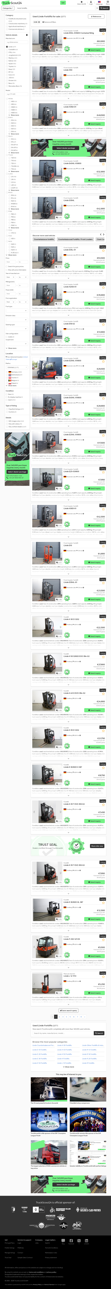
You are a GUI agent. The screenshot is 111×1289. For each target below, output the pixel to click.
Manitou (13, 58)
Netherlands (16, 375)
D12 (13, 139)
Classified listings (16, 409)
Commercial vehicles (16, 29)
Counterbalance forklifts (44, 239)
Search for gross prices (16, 266)
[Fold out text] (68, 61)
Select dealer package (17, 472)
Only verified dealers (17, 427)
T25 (13, 163)
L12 (13, 182)
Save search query (69, 1010)
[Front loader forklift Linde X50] (47, 77)
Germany (16, 372)
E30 (13, 126)
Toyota (12, 66)
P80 (13, 220)
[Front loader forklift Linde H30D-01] (47, 516)
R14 (13, 198)
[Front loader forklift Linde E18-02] (47, 331)
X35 (13, 239)
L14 (13, 177)
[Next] (60, 40)
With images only (16, 421)
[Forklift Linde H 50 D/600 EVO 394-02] (47, 664)
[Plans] (17, 455)
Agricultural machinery (17, 26)
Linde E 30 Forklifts (40, 1058)
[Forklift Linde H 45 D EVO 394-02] (47, 701)
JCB (11, 78)
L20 (13, 185)
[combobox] (17, 367)
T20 (13, 158)
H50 (13, 104)
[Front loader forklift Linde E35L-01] (47, 257)
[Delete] (97, 8)
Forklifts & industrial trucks (17, 20)
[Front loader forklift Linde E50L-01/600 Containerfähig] (47, 41)
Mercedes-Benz (15, 86)
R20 (13, 201)
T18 (13, 169)
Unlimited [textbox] (13, 367)
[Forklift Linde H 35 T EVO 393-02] (47, 812)
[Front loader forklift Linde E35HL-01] (47, 590)
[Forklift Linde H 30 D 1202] (47, 627)
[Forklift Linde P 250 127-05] (47, 947)
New (11, 394)
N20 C (14, 250)
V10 (13, 233)
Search (105, 8)
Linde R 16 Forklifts (89, 1054)
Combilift (13, 49)
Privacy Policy (37, 1284)
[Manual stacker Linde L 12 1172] (47, 984)
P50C (14, 225)
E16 (13, 120)
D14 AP (14, 147)
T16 (13, 161)
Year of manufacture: (13, 273)
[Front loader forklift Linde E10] (47, 553)
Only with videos (15, 424)
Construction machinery (18, 24)
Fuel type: (9, 306)
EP (11, 72)
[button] (108, 3)
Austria (14, 378)
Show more (69, 1067)
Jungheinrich (15, 55)
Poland (14, 383)
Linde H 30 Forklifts (64, 1045)
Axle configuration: (12, 334)
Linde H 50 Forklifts (64, 1054)
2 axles (11, 337)
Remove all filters (50, 22)
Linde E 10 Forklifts (40, 1050)
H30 (14, 101)
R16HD (14, 204)
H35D (14, 113)
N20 (13, 244)
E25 (13, 129)
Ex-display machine (15, 397)
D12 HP (14, 150)
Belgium (15, 380)
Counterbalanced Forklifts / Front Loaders (75, 239)
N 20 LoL (14, 253)
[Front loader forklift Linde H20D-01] (47, 294)
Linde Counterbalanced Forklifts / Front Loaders (51, 1045)
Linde (12, 47)
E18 (13, 131)
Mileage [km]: (10, 282)
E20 (13, 123)
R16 (13, 195)
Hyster (12, 64)
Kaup (12, 69)
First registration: (11, 298)
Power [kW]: (9, 290)
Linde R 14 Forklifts (89, 1050)
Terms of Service (49, 1284)
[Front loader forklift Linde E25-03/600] (47, 479)
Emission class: (10, 315)
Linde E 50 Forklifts (40, 1063)
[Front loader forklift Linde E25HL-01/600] (47, 368)
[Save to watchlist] (103, 33)
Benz (11, 83)
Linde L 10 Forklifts (64, 1063)
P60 (13, 214)
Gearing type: (10, 325)
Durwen (12, 80)
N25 (13, 247)
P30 (13, 223)
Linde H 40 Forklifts (64, 1050)
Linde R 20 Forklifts (89, 1058)
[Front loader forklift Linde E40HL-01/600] (47, 171)
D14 (13, 142)
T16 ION (15, 166)
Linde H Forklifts (63, 1058)
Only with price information (17, 270)
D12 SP (14, 145)
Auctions (12, 412)
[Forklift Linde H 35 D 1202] (47, 738)
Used (11, 400)
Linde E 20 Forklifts (40, 1054)
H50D (14, 107)
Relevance (96, 16)
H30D (14, 110)
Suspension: (10, 340)
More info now (97, 846)
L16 (13, 179)
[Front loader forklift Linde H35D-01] (47, 114)
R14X (13, 206)
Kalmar (12, 61)
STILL (12, 52)
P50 (13, 217)
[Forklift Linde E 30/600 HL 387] (47, 910)
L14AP (14, 188)
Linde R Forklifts (88, 1063)
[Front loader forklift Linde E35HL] (47, 208)
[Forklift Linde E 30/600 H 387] (47, 775)
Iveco (12, 75)
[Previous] (34, 40)
